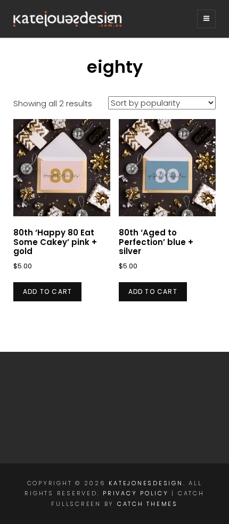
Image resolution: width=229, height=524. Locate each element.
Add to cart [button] (47, 291)
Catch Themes (147, 504)
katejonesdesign (146, 483)
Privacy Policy (136, 493)
